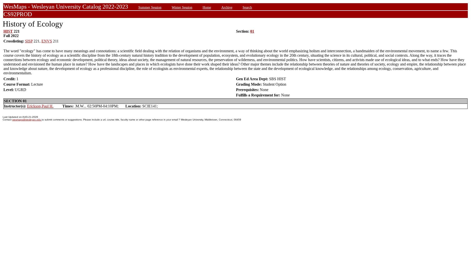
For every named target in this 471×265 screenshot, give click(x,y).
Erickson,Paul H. (40, 106)
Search (247, 7)
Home (207, 7)
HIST (8, 31)
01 (252, 31)
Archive (226, 7)
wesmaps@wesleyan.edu (27, 119)
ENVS (46, 41)
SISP (29, 41)
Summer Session (149, 7)
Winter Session (182, 7)
